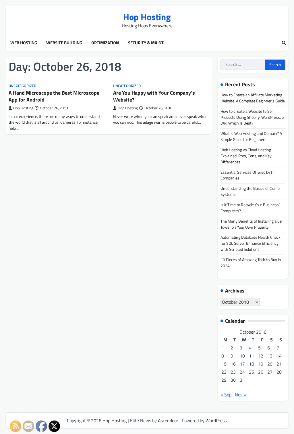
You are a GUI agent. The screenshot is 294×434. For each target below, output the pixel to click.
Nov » (240, 394)
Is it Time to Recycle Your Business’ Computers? (250, 208)
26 (260, 371)
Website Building (64, 43)
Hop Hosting (147, 17)
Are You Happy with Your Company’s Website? (154, 96)
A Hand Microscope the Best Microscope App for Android (54, 96)
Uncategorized (22, 86)
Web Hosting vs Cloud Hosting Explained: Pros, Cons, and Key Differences (246, 156)
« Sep (225, 394)
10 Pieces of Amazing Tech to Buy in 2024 (250, 263)
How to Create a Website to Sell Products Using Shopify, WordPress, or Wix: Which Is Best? (252, 117)
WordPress (216, 420)
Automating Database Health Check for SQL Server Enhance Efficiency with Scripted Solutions (250, 243)
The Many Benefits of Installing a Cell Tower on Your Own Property (251, 224)
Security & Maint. (146, 43)
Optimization (105, 43)
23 (233, 371)
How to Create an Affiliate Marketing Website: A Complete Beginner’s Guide (252, 98)
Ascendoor (168, 420)
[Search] (284, 43)
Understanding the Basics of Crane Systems (250, 191)
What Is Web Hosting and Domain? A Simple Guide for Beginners (251, 136)
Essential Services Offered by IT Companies (247, 175)
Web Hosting (23, 43)
